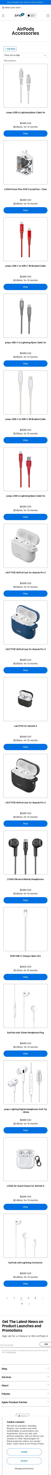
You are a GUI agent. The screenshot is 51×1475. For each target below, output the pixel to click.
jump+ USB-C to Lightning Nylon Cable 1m (25, 342)
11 (22, 1304)
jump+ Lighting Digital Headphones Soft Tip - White (25, 1110)
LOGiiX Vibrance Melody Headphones (25, 879)
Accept (24, 1452)
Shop (25, 133)
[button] (3, 16)
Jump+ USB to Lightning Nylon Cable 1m (25, 112)
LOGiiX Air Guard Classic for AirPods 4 (25, 1186)
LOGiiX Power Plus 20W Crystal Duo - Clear (25, 189)
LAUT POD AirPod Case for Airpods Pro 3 (25, 572)
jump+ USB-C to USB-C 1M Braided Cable (25, 266)
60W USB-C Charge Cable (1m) (25, 956)
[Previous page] (7, 1298)
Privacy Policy (37, 1444)
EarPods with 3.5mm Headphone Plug (25, 1032)
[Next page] (29, 1304)
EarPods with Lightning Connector (25, 1262)
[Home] (19, 15)
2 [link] (21, 1298)
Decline (24, 1461)
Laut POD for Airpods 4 (25, 726)
